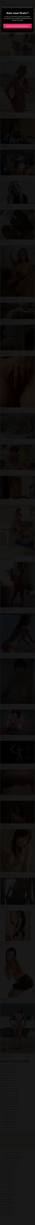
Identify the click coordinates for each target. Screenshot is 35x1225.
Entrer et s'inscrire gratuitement (17, 26)
